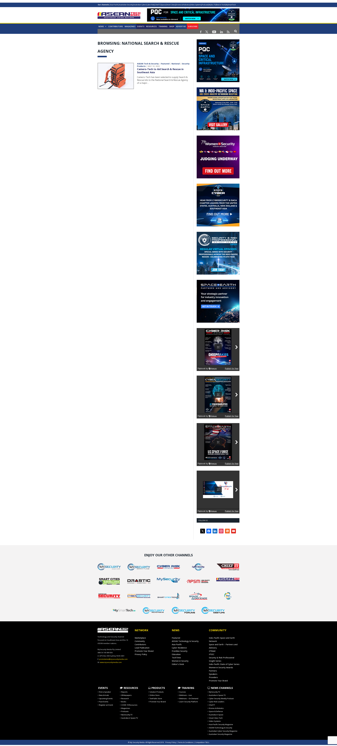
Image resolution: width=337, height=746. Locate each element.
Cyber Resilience (179, 647)
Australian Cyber (139, 5)
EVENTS (103, 688)
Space (163, 5)
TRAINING (162, 26)
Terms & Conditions (185, 742)
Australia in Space (216, 714)
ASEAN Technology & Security (185, 641)
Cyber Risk (150, 5)
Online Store (155, 695)
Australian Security (126, 5)
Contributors (115, 26)
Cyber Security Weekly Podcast (221, 698)
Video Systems (195, 5)
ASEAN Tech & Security (148, 63)
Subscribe (192, 26)
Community (140, 641)
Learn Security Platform (188, 701)
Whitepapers (126, 695)
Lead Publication (142, 647)
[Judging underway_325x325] (218, 178)
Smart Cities (170, 5)
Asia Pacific (114, 5)
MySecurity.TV (126, 714)
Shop (171, 26)
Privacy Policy (141, 654)
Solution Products (157, 692)
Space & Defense (216, 711)
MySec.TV (212, 5)
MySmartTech (231, 5)
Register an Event (106, 705)
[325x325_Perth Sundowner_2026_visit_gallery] (218, 129)
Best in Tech (220, 5)
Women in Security (180, 661)
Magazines (130, 26)
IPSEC (211, 654)
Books (123, 701)
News (101, 26)
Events (140, 26)
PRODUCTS (158, 688)
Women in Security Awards (221, 667)
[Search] (235, 31)
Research (125, 698)
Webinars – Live (185, 695)
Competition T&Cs (202, 742)
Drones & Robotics (183, 5)
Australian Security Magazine (220, 734)
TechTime (176, 657)
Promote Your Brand (144, 651)
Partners (213, 670)
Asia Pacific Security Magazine (221, 724)
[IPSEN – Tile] (225, 322)
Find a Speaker (105, 692)
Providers (213, 677)
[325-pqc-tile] (218, 81)
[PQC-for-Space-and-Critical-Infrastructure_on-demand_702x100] (193, 21)
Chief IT (157, 5)
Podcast (205, 5)
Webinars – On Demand (188, 698)
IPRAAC (212, 651)
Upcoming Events (106, 698)
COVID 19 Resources (129, 705)
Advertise (181, 26)
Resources (151, 26)
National (176, 63)
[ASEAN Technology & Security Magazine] (119, 16)
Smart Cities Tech (216, 718)
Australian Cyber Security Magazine (223, 731)
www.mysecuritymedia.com (111, 662)
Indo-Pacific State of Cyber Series (224, 664)
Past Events (103, 701)
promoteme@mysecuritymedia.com (113, 659)
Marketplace (140, 637)
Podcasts (125, 711)
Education (176, 654)
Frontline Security (179, 651)
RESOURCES (130, 688)
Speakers (213, 674)
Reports (124, 692)
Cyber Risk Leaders (216, 701)
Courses (182, 692)
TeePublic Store (156, 698)
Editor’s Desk (178, 664)
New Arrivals (104, 695)
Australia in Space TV (129, 718)
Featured (165, 63)
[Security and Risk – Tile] (218, 274)
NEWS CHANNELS (221, 688)
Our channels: (104, 5)
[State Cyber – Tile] (218, 226)
